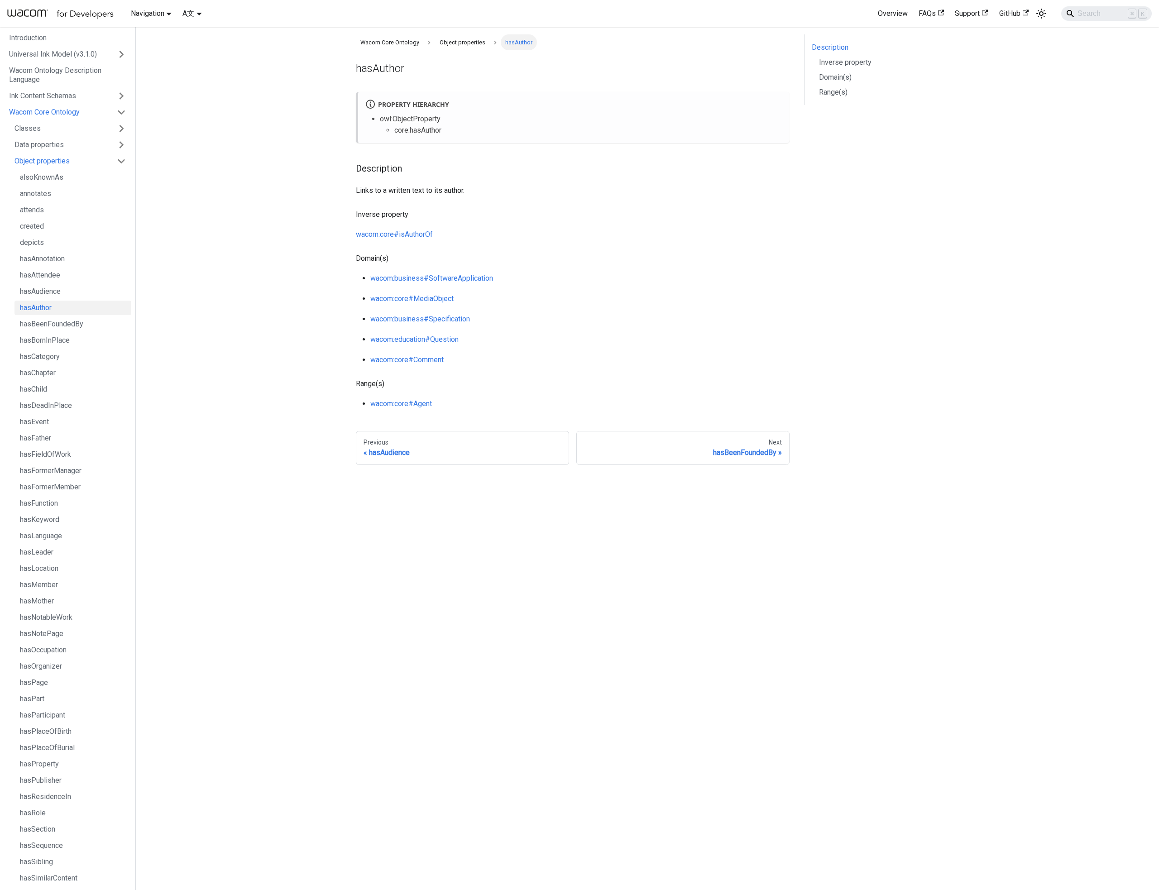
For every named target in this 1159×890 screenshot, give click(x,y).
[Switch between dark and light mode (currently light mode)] (1041, 13)
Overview (893, 13)
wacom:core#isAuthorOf (394, 234)
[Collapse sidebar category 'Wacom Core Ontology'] (121, 112)
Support (967, 13)
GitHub (1009, 13)
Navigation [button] (147, 13)
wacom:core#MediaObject (412, 298)
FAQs (927, 13)
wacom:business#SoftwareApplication (431, 278)
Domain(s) (835, 77)
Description (830, 47)
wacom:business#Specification (420, 319)
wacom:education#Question (414, 339)
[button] (67, 54)
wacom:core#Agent (401, 403)
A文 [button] (188, 13)
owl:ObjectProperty (410, 119)
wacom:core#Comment (407, 359)
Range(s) (833, 92)
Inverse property (845, 62)
